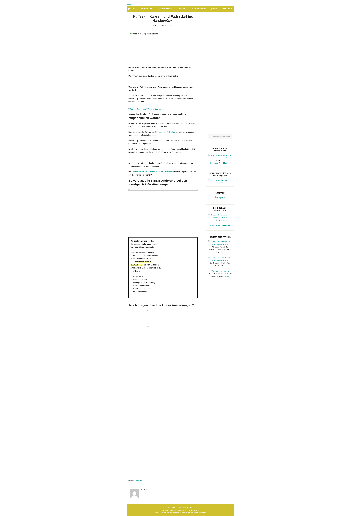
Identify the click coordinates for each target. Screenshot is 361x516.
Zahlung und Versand (186, 512)
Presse (197, 510)
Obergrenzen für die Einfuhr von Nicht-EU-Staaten (153, 172)
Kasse (169, 512)
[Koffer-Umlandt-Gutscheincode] (220, 198)
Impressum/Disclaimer (168, 510)
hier (222, 252)
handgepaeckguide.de (186, 507)
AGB (186, 510)
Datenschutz (180, 510)
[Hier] (220, 158)
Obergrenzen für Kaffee (165, 132)
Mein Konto (175, 512)
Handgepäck (138, 480)
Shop (157, 512)
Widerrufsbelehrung (200, 512)
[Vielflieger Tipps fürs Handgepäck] (220, 183)
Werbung (191, 510)
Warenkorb (163, 512)
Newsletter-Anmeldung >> (220, 163)
